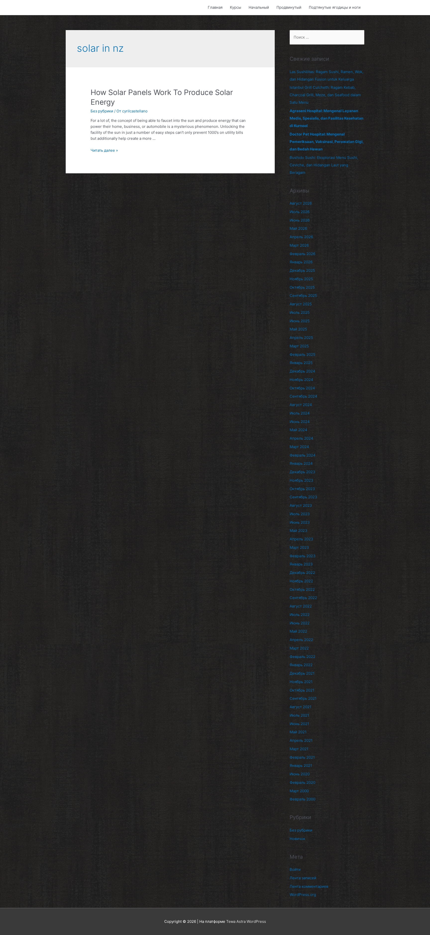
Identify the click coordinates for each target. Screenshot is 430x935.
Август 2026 (301, 203)
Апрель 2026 (301, 236)
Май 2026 (298, 228)
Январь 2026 (301, 262)
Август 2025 (301, 304)
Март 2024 (299, 446)
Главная (215, 7)
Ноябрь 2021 (301, 681)
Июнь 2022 (300, 623)
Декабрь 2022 (302, 572)
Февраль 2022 (302, 656)
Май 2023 (298, 530)
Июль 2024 (300, 413)
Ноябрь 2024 (301, 379)
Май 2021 (298, 732)
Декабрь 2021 (302, 673)
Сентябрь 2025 (303, 295)
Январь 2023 (301, 564)
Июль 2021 (299, 715)
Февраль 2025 (302, 354)
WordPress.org (303, 894)
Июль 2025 (300, 312)
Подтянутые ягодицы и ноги (335, 7)
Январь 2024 (301, 463)
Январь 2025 (301, 362)
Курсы (235, 7)
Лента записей (303, 878)
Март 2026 (299, 245)
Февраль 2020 (302, 782)
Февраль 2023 (303, 556)
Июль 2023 (300, 514)
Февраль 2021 (302, 757)
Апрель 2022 (301, 639)
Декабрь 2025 (302, 270)
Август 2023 (301, 505)
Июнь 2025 (300, 321)
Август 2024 (301, 404)
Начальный (259, 7)
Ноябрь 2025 (301, 279)
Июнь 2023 (300, 522)
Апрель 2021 (301, 740)
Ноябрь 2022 (301, 581)
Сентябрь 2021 (303, 698)
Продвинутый (288, 7)
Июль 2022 (300, 614)
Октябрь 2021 (302, 690)
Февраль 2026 (302, 253)
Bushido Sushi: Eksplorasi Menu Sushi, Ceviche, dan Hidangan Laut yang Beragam (324, 165)
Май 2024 (298, 429)
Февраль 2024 (303, 455)
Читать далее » (104, 150)
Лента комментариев (309, 886)
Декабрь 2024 (302, 371)
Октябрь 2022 (302, 589)
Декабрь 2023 (302, 471)
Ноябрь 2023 (301, 480)
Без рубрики (102, 111)
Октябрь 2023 (302, 488)
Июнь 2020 (300, 774)
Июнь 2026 (300, 220)
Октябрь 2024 (302, 388)
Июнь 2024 (300, 421)
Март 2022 (299, 648)
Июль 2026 (300, 211)
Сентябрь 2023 (303, 497)
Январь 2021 (301, 765)
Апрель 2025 (301, 337)
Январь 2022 (301, 664)
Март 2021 (299, 749)
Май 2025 (298, 329)
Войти (295, 869)
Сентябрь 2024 (303, 396)
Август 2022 (301, 606)
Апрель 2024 (301, 438)
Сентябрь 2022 (303, 597)
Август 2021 (300, 706)
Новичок (297, 838)
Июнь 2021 (299, 723)
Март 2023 (299, 547)
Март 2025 (299, 346)
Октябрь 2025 (302, 287)
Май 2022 (298, 631)
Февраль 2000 (302, 799)
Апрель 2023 (301, 539)
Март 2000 (299, 791)
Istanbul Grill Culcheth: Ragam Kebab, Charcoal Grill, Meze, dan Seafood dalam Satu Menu (325, 95)
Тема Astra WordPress (246, 921)
